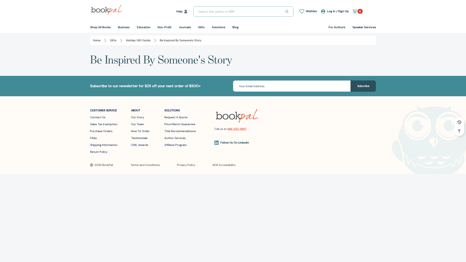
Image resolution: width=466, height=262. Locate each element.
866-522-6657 (237, 129)
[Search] (287, 11)
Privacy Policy (186, 165)
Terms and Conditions (145, 165)
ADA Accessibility (224, 165)
